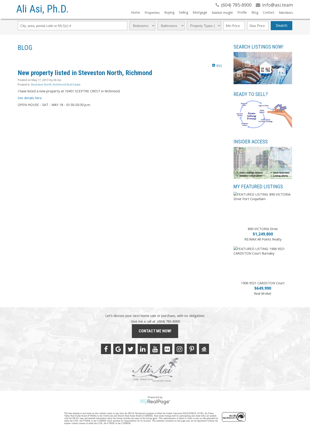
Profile (242, 12)
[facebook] (106, 349)
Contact (268, 12)
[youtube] (155, 349)
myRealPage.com (155, 402)
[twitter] (130, 349)
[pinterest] (192, 349)
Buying (169, 12)
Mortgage (200, 12)
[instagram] (180, 349)
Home (135, 12)
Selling (183, 12)
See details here (30, 98)
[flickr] (167, 349)
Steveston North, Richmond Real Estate (56, 84)
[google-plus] (118, 349)
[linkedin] (143, 349)
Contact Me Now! (155, 330)
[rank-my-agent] (204, 349)
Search (281, 25)
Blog (254, 12)
